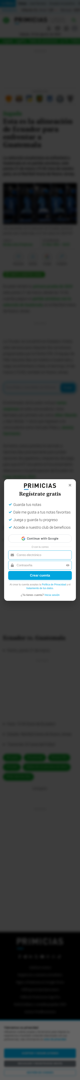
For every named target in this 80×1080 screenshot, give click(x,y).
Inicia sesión (52, 594)
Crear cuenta (40, 575)
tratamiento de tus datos (39, 588)
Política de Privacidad (54, 584)
